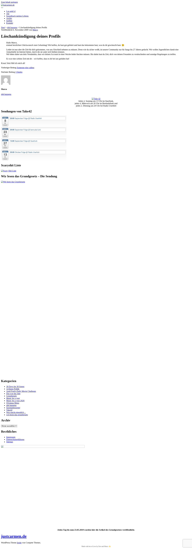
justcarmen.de (14, 536)
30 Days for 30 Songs (15, 386)
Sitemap (9, 442)
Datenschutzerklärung (15, 439)
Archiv (9, 18)
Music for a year (13, 398)
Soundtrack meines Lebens (17, 16)
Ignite (19, 543)
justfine (9, 21)
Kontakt (9, 23)
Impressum (10, 437)
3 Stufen (18, 72)
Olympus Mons (12, 403)
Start (3, 27)
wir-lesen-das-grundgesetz (17, 415)
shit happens (12, 27)
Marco (35, 30)
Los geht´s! (11, 11)
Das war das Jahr (13, 393)
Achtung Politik (12, 389)
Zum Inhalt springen (9, 2)
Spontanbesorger (13, 408)
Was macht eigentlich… (16, 412)
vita (7, 14)
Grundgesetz (11, 396)
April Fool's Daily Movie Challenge (21, 391)
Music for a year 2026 (15, 401)
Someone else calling (25, 68)
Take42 (9, 410)
